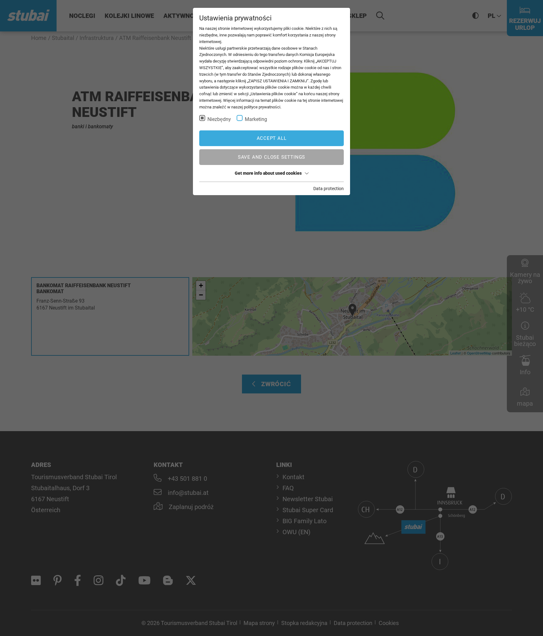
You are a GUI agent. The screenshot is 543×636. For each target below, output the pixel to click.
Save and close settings (271, 157)
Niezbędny (219, 119)
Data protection (328, 188)
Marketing (256, 119)
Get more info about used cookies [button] (268, 173)
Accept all (272, 138)
